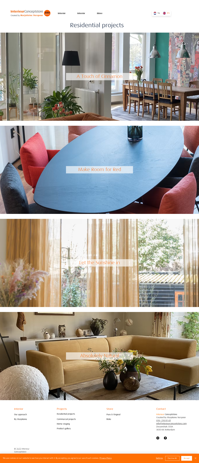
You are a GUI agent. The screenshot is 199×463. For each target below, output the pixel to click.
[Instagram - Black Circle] (157, 438)
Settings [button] (159, 458)
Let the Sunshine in (99, 262)
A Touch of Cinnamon (99, 76)
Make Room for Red (99, 169)
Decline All (172, 458)
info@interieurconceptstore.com (171, 423)
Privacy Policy (106, 458)
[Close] (195, 458)
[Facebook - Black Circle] (165, 438)
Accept (187, 458)
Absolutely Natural (99, 355)
